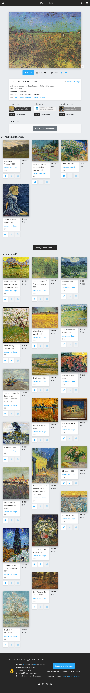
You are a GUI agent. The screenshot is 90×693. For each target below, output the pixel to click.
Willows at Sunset (39, 425)
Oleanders (65, 471)
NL (5, 170)
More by (45, 248)
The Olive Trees (68, 281)
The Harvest (37, 378)
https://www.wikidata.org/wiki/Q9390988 (30, 97)
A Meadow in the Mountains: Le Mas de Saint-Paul (11, 284)
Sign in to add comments (45, 128)
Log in (64, 676)
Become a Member (64, 666)
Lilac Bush (66, 164)
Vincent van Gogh (73, 82)
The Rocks (8, 447)
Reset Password (74, 676)
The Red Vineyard (68, 375)
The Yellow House (68, 423)
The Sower (66, 515)
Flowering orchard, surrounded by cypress (40, 167)
